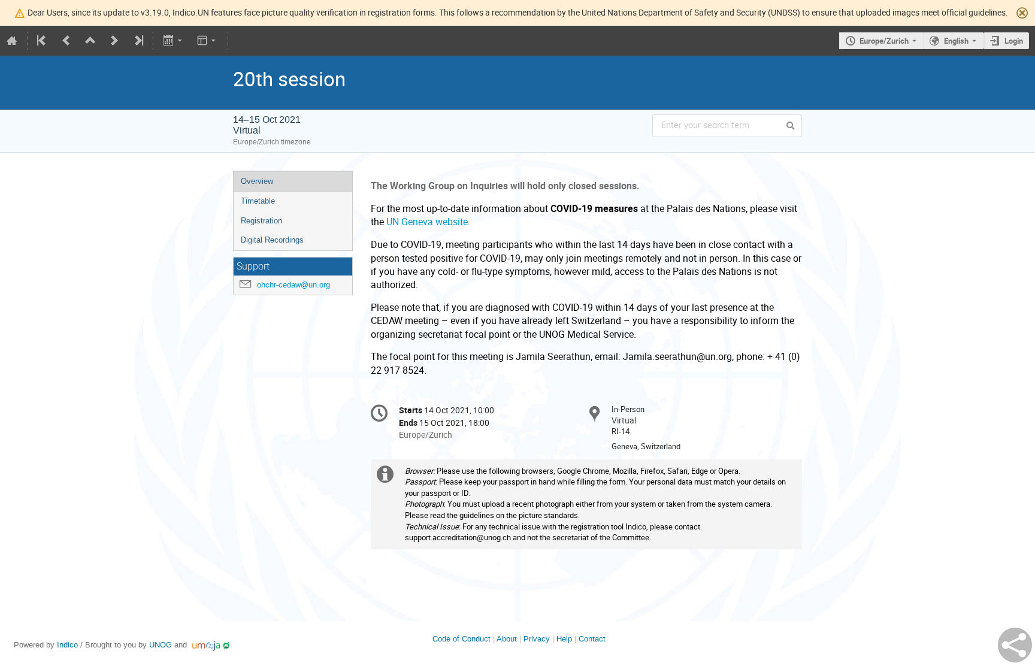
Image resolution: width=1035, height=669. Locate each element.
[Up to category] (90, 41)
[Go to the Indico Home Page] (12, 41)
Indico (67, 645)
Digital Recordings (272, 239)
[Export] (173, 41)
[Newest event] (138, 41)
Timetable (258, 200)
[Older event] (66, 41)
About (507, 639)
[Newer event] (114, 41)
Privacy (536, 639)
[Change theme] (207, 41)
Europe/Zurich (884, 40)
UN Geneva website (427, 222)
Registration (261, 220)
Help (564, 639)
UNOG (160, 645)
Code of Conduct (461, 639)
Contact (592, 639)
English (956, 40)
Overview (257, 181)
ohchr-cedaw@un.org (293, 285)
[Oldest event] (43, 41)
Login (1013, 40)
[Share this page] (1015, 645)
